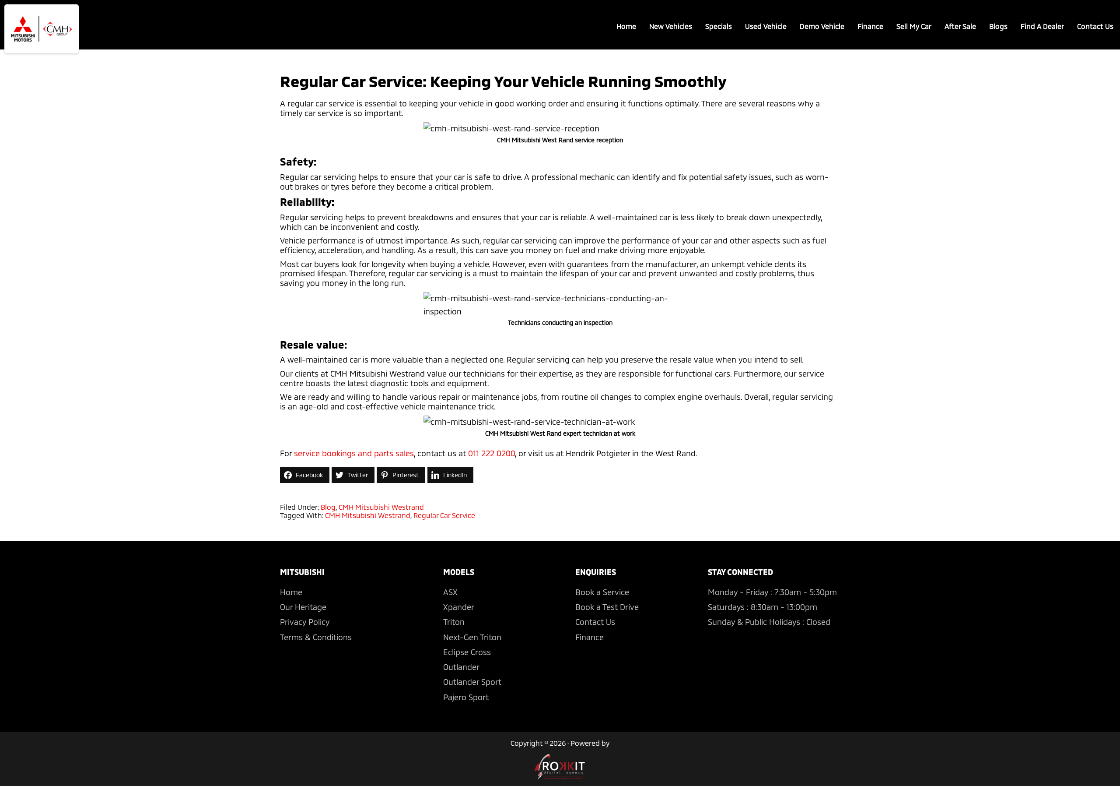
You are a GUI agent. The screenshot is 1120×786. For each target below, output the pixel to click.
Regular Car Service (444, 515)
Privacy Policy (304, 622)
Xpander (458, 607)
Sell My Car (913, 26)
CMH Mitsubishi (41, 28)
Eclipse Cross (467, 652)
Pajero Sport (466, 697)
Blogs (998, 26)
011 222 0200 (491, 453)
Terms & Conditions (316, 637)
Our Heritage (303, 607)
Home (626, 26)
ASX (450, 592)
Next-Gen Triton (472, 637)
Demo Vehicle (822, 26)
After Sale (960, 26)
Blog (328, 507)
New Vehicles (670, 26)
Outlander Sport (472, 682)
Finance (870, 26)
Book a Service (602, 592)
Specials (718, 26)
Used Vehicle (766, 26)
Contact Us (1095, 26)
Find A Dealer (1042, 26)
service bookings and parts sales (354, 453)
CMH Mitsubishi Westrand (381, 507)
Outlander (461, 667)
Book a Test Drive (607, 607)
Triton (454, 622)
